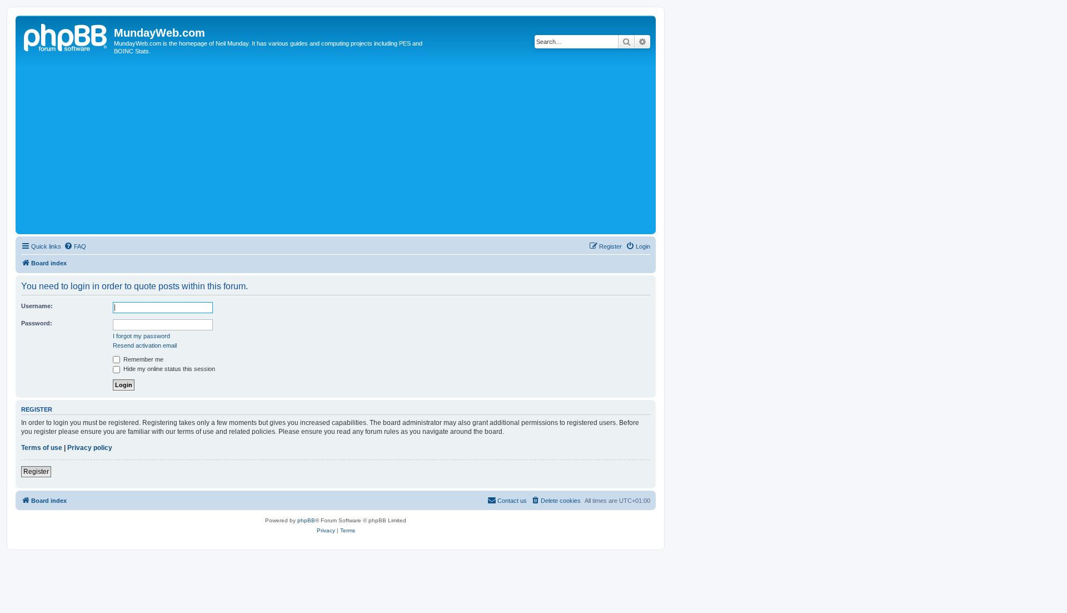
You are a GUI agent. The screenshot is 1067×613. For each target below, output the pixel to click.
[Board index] (66, 36)
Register (36, 472)
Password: (36, 323)
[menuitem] (75, 246)
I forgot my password (141, 336)
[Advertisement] (351, 148)
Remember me (142, 359)
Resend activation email (145, 345)
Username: (37, 306)
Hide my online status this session (168, 368)
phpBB (306, 520)
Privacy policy (89, 448)
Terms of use (41, 448)
